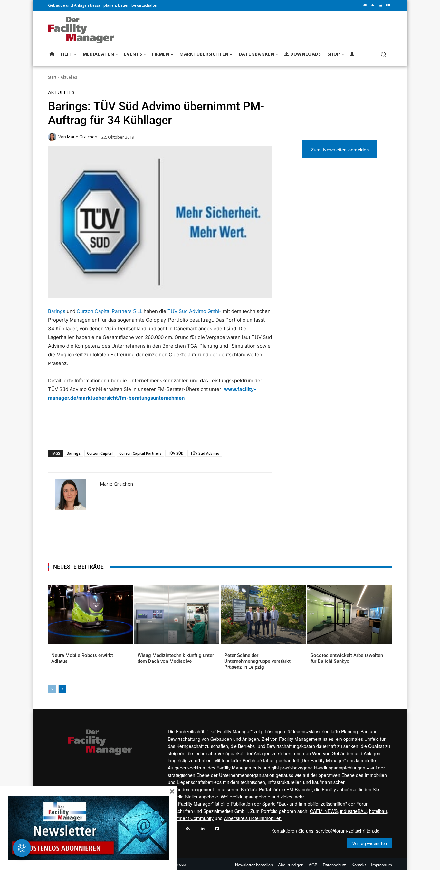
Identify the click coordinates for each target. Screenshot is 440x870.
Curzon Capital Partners (140, 453)
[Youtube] (388, 5)
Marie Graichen (82, 137)
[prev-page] (52, 689)
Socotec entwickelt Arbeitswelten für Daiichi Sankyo (347, 658)
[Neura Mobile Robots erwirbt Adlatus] (90, 614)
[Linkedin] (380, 5)
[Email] (125, 433)
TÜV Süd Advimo (204, 453)
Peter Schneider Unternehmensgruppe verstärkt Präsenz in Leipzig (257, 661)
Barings (56, 311)
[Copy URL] (154, 433)
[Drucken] (139, 433)
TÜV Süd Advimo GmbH (194, 311)
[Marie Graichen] (53, 137)
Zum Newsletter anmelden (340, 149)
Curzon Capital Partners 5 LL (109, 311)
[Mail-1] (365, 5)
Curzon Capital (100, 453)
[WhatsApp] (95, 433)
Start (52, 77)
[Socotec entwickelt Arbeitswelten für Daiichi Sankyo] (349, 614)
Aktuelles (69, 77)
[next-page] (62, 689)
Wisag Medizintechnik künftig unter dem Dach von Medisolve (176, 658)
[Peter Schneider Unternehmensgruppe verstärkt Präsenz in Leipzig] (263, 614)
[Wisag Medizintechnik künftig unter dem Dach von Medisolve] (176, 614)
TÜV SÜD (176, 453)
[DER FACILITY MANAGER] (83, 30)
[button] (383, 54)
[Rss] (373, 5)
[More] (170, 433)
